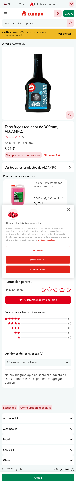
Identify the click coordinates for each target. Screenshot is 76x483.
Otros (6, 460)
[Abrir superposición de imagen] (70, 115)
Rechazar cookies (38, 259)
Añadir (38, 477)
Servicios (8, 449)
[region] (38, 241)
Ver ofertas (64, 33)
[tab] (38, 83)
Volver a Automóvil (13, 43)
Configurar (38, 249)
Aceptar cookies (38, 269)
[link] (35, 407)
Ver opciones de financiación (24, 155)
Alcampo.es (10, 428)
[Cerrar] (68, 209)
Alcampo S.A (10, 418)
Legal (6, 439)
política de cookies (46, 240)
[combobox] (34, 23)
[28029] (58, 14)
